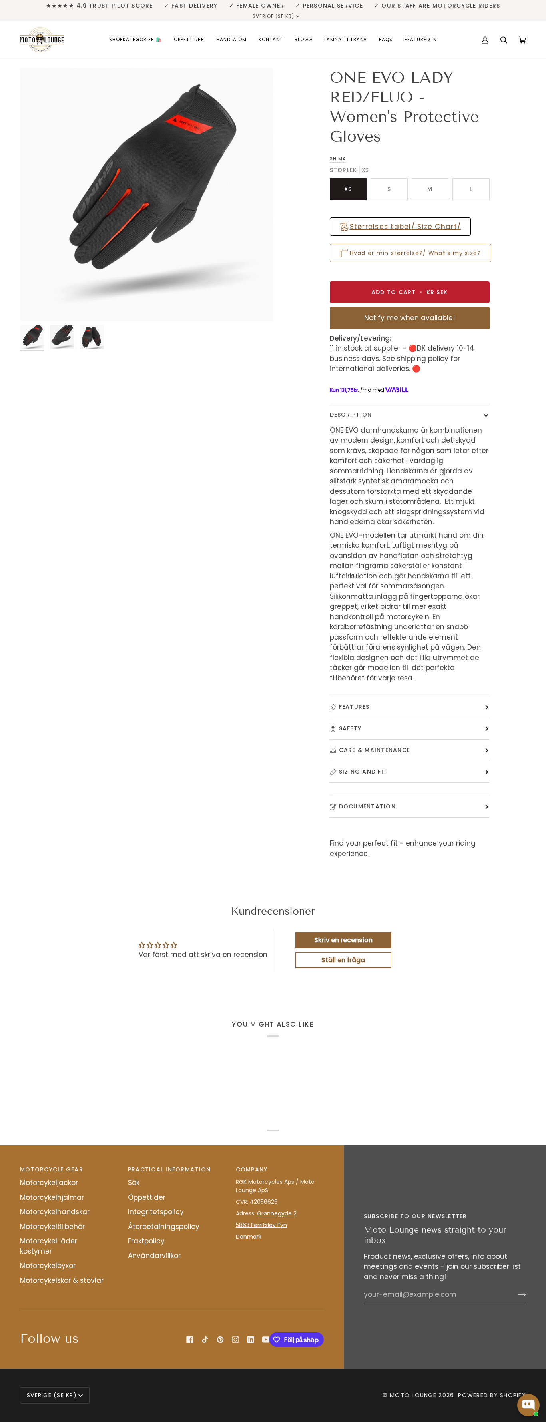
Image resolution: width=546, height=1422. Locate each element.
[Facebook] (189, 1339)
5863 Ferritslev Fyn (261, 1225)
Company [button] (252, 1169)
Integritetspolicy (156, 1212)
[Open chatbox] (528, 1405)
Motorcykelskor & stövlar (62, 1280)
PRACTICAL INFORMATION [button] (169, 1169)
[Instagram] (235, 1339)
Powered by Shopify (492, 1395)
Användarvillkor (154, 1255)
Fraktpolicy (146, 1241)
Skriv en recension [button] (343, 940)
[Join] (515, 1294)
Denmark (248, 1237)
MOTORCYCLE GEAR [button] (51, 1169)
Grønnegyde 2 (277, 1213)
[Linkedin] (250, 1339)
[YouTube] (265, 1339)
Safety (350, 728)
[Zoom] (146, 194)
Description (351, 415)
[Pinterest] (220, 1339)
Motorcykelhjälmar (52, 1197)
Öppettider (146, 1197)
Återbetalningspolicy (163, 1226)
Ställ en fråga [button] (343, 960)
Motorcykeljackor (49, 1182)
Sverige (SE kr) (274, 16)
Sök (133, 1182)
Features (354, 707)
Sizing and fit (363, 772)
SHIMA (338, 159)
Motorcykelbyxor (48, 1265)
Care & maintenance (374, 750)
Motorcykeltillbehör (52, 1226)
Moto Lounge (414, 1395)
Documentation (367, 806)
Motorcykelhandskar (55, 1212)
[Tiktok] (205, 1339)
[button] (135, 39)
